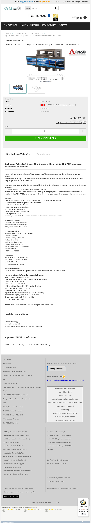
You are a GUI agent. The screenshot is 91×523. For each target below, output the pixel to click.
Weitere (63, 25)
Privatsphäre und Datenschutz (13, 407)
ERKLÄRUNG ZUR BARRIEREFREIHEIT (15, 395)
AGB (4, 403)
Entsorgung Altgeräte (10, 383)
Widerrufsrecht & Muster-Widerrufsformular (17, 375)
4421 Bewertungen (8, 522)
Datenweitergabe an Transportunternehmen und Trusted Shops (22, 389)
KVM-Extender (10, 25)
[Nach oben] (84, 522)
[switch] (83, 514)
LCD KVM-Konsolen (29, 25)
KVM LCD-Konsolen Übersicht (13, 415)
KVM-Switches (49, 25)
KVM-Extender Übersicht (11, 419)
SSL (4, 379)
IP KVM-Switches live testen (12, 411)
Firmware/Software (9, 367)
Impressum (7, 363)
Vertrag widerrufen (11, 496)
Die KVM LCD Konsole (10, 423)
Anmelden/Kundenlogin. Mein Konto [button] (76, 2)
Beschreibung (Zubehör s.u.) (19, 154)
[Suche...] (56, 8)
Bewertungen (43, 154)
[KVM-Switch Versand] (12, 8)
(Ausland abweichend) (69, 105)
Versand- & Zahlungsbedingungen (14, 371)
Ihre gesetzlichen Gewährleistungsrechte (16, 399)
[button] (57, 2)
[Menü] (87, 499)
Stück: (7, 127)
